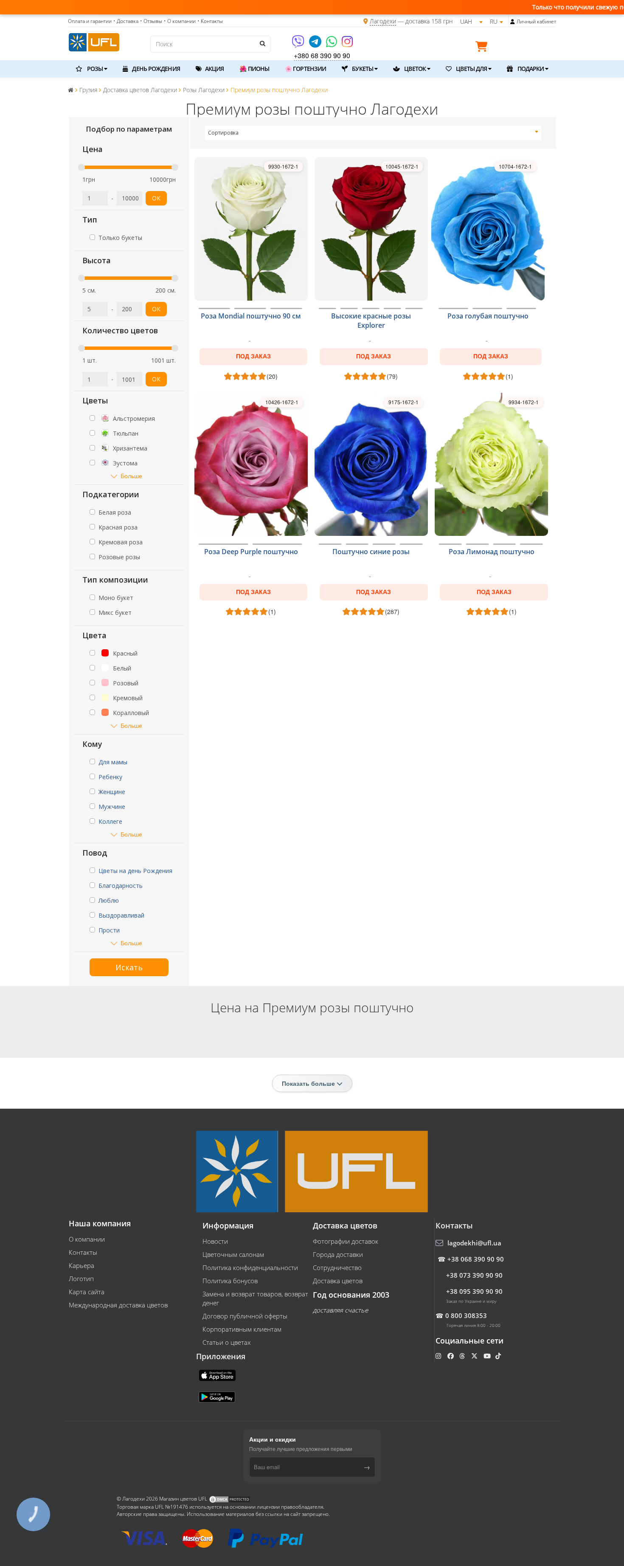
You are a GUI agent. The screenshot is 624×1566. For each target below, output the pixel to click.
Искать (129, 967)
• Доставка (125, 21)
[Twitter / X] (475, 1356)
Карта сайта (86, 1291)
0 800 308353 (466, 1315)
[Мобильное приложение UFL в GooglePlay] (217, 1396)
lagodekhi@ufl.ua (474, 1243)
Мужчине (111, 807)
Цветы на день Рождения (135, 871)
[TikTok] (499, 1356)
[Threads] (463, 1356)
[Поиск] (262, 43)
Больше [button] (131, 476)
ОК (156, 198)
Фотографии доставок (345, 1241)
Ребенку (110, 777)
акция (214, 69)
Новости (215, 1241)
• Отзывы (151, 21)
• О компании (180, 21)
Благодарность (120, 886)
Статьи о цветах (226, 1342)
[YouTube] (487, 1356)
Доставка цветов (338, 1280)
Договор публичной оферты (244, 1316)
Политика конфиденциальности (250, 1267)
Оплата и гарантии (90, 21)
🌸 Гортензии (305, 69)
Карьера (81, 1265)
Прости (109, 930)
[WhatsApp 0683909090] (332, 44)
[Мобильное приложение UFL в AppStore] (218, 1374)
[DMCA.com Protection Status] (229, 1498)
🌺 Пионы (254, 69)
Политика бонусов (230, 1280)
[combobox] (373, 133)
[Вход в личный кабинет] (512, 22)
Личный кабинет (536, 21)
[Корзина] (483, 48)
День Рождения (155, 69)
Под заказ (253, 356)
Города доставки (338, 1254)
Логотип (81, 1278)
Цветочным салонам (233, 1254)
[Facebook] (451, 1356)
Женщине (111, 792)
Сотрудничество (337, 1267)
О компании (87, 1239)
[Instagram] (347, 44)
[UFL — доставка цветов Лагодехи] (94, 41)
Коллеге (110, 821)
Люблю (108, 900)
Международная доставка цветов (118, 1305)
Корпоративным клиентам (241, 1329)
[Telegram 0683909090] (316, 44)
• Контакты (210, 21)
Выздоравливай (121, 915)
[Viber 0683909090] (299, 44)
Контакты (83, 1252)
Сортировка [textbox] (223, 132)
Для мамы (112, 762)
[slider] (81, 167)
